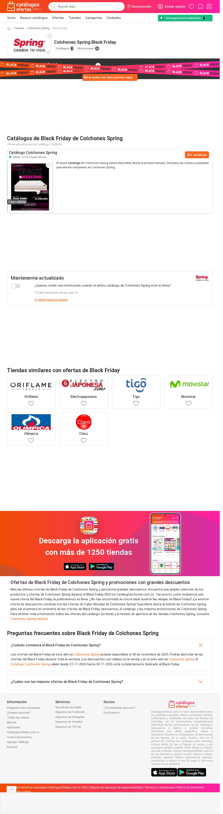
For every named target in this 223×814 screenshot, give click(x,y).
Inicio (11, 18)
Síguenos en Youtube (68, 721)
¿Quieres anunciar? (19, 712)
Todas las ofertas (18, 717)
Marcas (11, 722)
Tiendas (74, 18)
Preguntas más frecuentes (23, 707)
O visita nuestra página (51, 300)
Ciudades (113, 18)
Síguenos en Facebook (70, 712)
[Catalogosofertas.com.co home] (24, 6)
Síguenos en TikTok (68, 726)
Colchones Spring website (29, 619)
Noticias (12, 747)
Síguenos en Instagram (69, 717)
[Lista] (209, 6)
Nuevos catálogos (34, 18)
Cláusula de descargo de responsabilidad (115, 787)
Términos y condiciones (159, 787)
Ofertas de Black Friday (48, 65)
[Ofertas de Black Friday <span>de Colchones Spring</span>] (98, 65)
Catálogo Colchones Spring (30, 664)
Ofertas (58, 18)
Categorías (93, 18)
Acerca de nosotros (19, 737)
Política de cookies (19, 791)
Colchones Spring (38, 28)
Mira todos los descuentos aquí (108, 77)
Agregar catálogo (18, 742)
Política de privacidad (189, 787)
